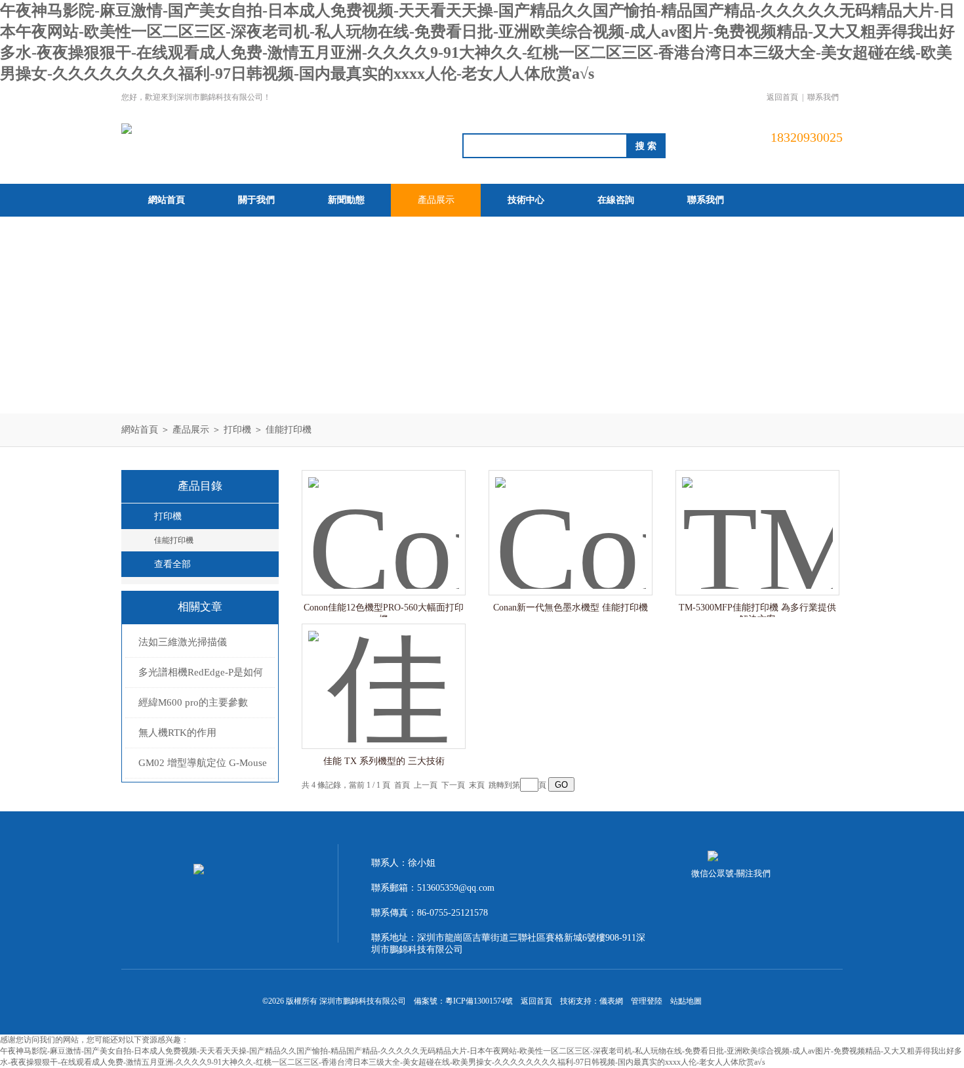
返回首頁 (782, 97)
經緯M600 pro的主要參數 (193, 702)
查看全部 (172, 564)
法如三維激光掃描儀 (182, 642)
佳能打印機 (288, 430)
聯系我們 (823, 97)
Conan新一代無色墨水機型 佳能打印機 (570, 607)
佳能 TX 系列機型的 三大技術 (384, 761)
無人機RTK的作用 (177, 732)
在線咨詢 (615, 200)
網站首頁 (166, 200)
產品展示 (436, 200)
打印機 (237, 430)
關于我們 (256, 200)
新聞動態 (346, 200)
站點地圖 (686, 1001)
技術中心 (526, 200)
